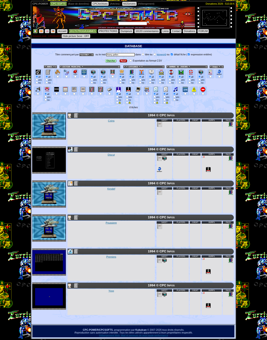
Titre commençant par (67, 54)
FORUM (203, 31)
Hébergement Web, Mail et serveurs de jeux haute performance (133, 335)
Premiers (111, 257)
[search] (148, 22)
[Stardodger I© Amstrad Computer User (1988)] (215, 27)
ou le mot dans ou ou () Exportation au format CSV (153, 57)
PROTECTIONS (108, 31)
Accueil (62, 31)
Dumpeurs (126, 31)
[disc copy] (208, 171)
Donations (189, 31)
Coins (111, 121)
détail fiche (179, 54)
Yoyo (111, 291)
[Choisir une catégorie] (122, 66)
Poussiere (111, 223)
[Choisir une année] (43, 66)
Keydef (111, 189)
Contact (176, 31)
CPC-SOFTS (58, 3)
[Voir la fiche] (49, 137)
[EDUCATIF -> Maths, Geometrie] (70, 253)
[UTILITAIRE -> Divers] (70, 185)
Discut (111, 155)
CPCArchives (100, 3)
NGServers (129, 3)
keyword (161, 54)
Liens (166, 31)
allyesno (120, 97)
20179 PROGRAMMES (83, 31)
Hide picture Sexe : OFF (76, 36)
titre (146, 54)
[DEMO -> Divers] (70, 117)
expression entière (200, 54)
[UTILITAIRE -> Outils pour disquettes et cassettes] (70, 151)
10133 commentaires (147, 31)
